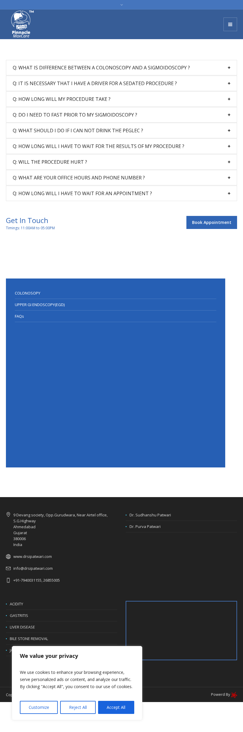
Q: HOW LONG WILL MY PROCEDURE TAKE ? (62, 99)
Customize (39, 707)
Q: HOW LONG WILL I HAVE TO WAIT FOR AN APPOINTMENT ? (82, 193)
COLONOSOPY (27, 293)
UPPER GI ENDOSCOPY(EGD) (40, 304)
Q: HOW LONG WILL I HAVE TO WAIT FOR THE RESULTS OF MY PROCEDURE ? (98, 146)
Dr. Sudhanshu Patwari (150, 515)
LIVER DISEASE (22, 627)
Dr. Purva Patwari (145, 526)
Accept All (116, 707)
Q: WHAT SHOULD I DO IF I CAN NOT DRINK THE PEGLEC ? (78, 130)
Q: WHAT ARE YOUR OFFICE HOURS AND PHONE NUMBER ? (79, 177)
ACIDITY (16, 604)
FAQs (19, 316)
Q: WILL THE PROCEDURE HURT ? (50, 162)
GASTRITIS (19, 615)
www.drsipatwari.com (32, 556)
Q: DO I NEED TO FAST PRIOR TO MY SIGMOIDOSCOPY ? (75, 115)
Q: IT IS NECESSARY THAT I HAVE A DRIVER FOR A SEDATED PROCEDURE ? (95, 83)
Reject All (78, 707)
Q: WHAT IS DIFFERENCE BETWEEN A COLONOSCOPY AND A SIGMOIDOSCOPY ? (101, 67)
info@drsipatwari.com (33, 568)
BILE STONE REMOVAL (29, 638)
